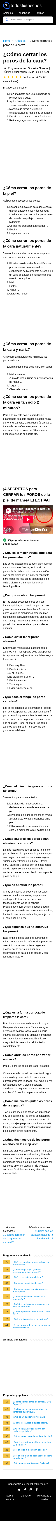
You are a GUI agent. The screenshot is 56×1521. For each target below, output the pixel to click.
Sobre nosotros (9, 1497)
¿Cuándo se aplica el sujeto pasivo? (30, 1422)
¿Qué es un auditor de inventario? (29, 1417)
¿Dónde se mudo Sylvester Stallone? (31, 1463)
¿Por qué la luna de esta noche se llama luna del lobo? (32, 1456)
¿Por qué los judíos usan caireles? (30, 1449)
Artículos (8, 13)
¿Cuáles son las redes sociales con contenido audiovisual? (30, 1410)
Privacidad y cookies (44, 1497)
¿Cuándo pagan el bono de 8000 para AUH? (31, 1312)
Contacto (26, 1495)
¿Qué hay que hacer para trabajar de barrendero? (31, 1263)
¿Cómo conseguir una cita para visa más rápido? (30, 1290)
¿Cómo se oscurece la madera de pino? (32, 1436)
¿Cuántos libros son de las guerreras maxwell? (14, 1238)
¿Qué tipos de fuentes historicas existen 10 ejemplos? (32, 1443)
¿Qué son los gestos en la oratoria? (30, 1319)
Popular (39, 13)
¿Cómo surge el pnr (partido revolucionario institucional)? (27, 1270)
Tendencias (23, 13)
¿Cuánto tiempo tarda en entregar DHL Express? (32, 1402)
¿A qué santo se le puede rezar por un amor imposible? (32, 1326)
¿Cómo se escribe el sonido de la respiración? (29, 1297)
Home (7, 40)
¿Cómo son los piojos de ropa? (28, 1283)
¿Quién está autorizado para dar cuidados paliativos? (29, 1429)
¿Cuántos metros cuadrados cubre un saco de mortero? (31, 1305)
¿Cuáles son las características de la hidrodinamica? (42, 1235)
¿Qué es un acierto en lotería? (28, 1277)
